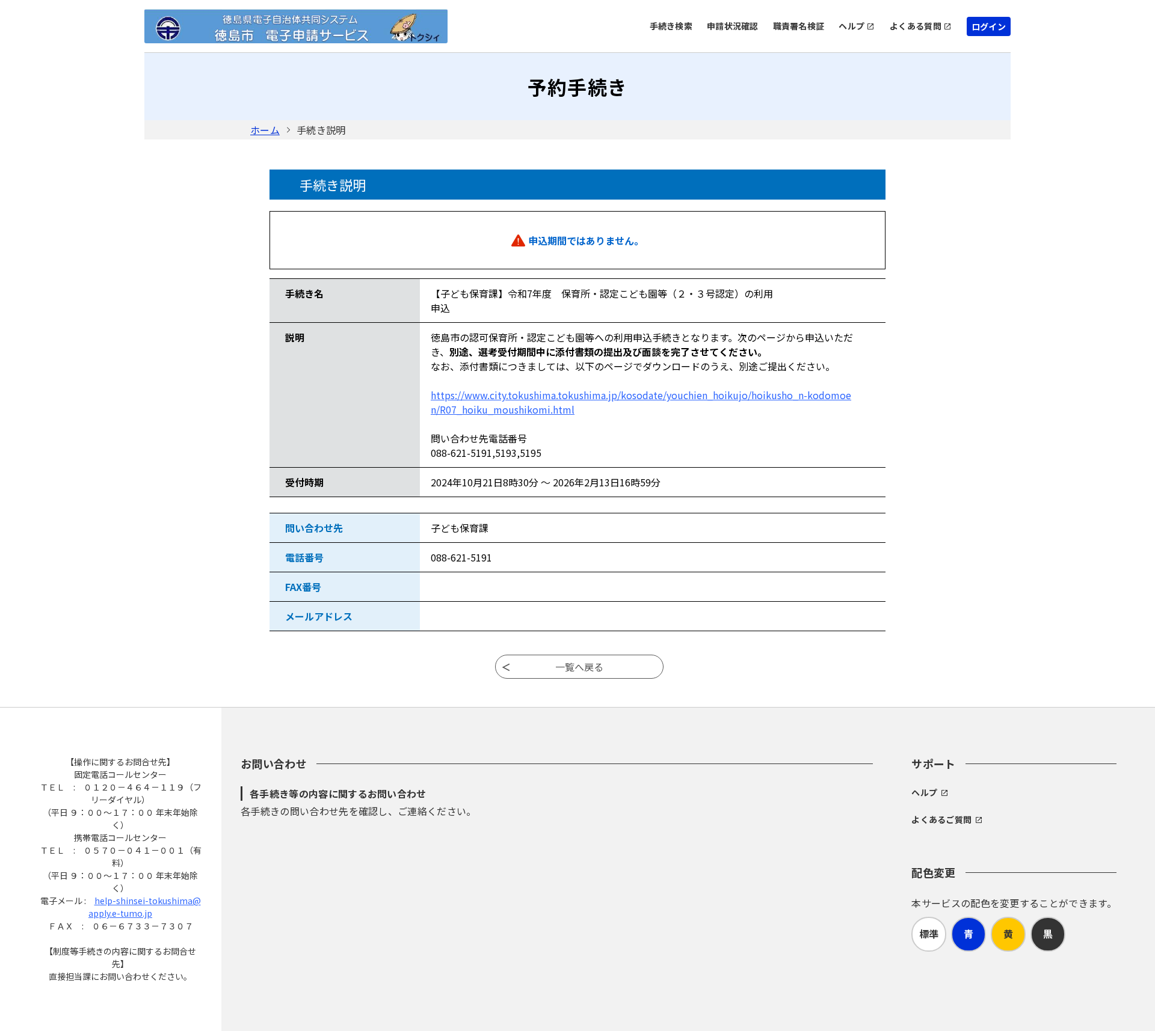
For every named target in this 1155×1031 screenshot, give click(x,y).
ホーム (265, 130)
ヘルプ (851, 26)
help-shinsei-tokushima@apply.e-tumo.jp (144, 907)
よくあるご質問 (941, 819)
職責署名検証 (799, 26)
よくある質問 (915, 26)
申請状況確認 (733, 26)
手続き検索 (671, 26)
